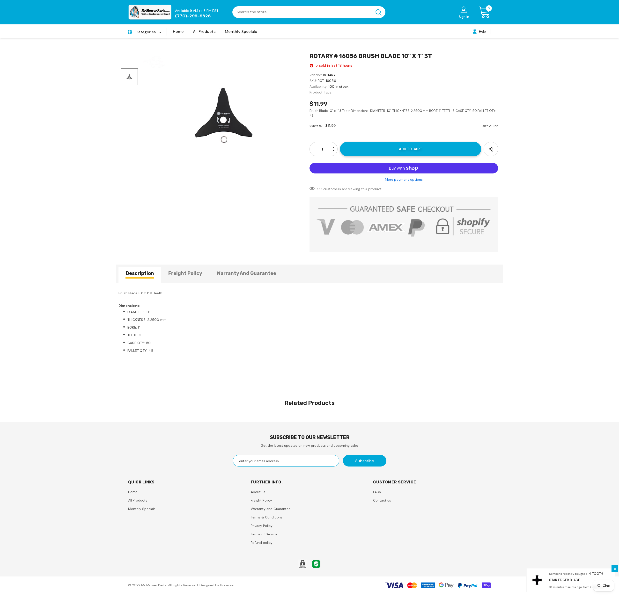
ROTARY (329, 75)
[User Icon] (463, 9)
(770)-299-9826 (193, 16)
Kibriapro (227, 585)
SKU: (313, 81)
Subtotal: (317, 126)
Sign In (464, 16)
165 (319, 189)
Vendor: (316, 75)
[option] (224, 115)
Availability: (319, 86)
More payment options (404, 179)
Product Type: (321, 92)
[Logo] (150, 12)
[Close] (615, 568)
